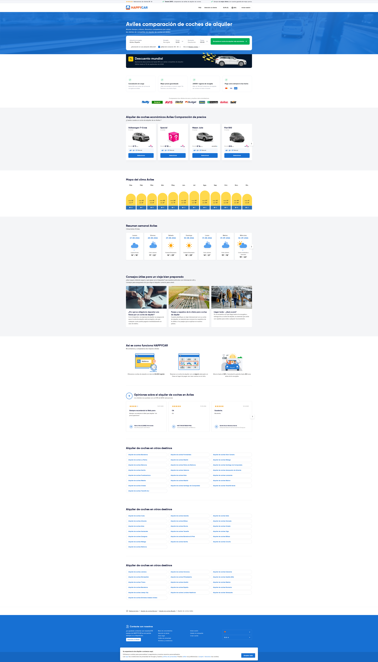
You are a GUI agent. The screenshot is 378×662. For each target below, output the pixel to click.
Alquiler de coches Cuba (136, 516)
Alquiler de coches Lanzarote (222, 475)
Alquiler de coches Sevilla (136, 470)
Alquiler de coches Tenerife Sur (138, 491)
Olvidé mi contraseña (196, 633)
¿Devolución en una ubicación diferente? (143, 47)
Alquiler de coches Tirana (136, 582)
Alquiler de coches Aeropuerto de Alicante (227, 470)
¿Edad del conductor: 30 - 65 (170, 47)
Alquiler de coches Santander (138, 531)
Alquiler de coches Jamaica (137, 572)
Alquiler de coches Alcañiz (179, 582)
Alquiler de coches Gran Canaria (223, 455)
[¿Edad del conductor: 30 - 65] (159, 47)
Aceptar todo (248, 655)
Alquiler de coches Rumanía (222, 587)
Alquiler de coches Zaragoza (137, 536)
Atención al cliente (210, 8)
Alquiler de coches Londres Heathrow (183, 592)
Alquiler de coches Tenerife (180, 531)
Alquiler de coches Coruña (222, 542)
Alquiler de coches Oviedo (137, 486)
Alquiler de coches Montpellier (138, 577)
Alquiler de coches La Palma (137, 460)
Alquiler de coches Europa (149, 611)
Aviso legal (161, 636)
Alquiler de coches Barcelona (138, 455)
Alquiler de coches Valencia (180, 470)
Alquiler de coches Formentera (181, 455)
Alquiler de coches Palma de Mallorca (183, 465)
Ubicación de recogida (136, 40)
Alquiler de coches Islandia (180, 516)
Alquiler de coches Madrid (179, 460)
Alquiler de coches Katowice (222, 572)
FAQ (199, 8)
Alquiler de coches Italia (221, 516)
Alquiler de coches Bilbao (179, 521)
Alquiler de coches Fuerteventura (139, 475)
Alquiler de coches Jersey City (138, 592)
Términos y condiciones (165, 641)
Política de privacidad (164, 638)
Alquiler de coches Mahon (221, 480)
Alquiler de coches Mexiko (137, 480)
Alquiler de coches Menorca (137, 465)
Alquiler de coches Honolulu (180, 572)
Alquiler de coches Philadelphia (181, 577)
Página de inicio (134, 611)
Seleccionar (141, 155)
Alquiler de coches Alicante (137, 521)
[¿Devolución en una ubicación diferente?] (129, 47)
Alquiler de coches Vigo (221, 531)
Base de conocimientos (165, 631)
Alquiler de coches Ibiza (179, 475)
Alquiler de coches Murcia (179, 526)
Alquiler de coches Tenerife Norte (224, 486)
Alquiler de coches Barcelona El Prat (183, 536)
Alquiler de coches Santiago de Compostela (227, 465)
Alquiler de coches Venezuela (223, 592)
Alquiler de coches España (179, 587)
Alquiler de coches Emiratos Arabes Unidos (142, 598)
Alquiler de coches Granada (222, 521)
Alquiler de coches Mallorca (137, 547)
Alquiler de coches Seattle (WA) (223, 577)
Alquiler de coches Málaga (222, 460)
